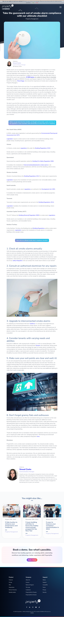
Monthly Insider (12, 592)
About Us (28, 580)
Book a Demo (32, 560)
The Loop (28, 587)
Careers (27, 582)
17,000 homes (30, 77)
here (38, 436)
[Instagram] (32, 607)
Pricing (10, 582)
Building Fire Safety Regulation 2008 (43, 161)
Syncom (38, 345)
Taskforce (32, 323)
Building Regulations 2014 (46, 202)
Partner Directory (13, 590)
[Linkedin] (29, 607)
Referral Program (30, 585)
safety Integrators (18, 260)
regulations (23, 148)
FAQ (10, 585)
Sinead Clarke (17, 63)
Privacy (44, 590)
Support (44, 582)
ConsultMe (45, 585)
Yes (33, 2)
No (37, 2)
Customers (28, 590)
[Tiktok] (39, 607)
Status (44, 580)
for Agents (5, 8)
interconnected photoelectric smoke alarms (36, 165)
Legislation (10, 139)
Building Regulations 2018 (42, 148)
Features (11, 580)
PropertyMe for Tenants (31, 592)
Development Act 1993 (48, 189)
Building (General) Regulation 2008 (29, 215)
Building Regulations (39, 228)
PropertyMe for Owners (31, 594)
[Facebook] (26, 607)
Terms (44, 587)
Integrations (11, 587)
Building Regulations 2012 (31, 176)
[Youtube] (36, 607)
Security (44, 592)
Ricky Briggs (20, 81)
